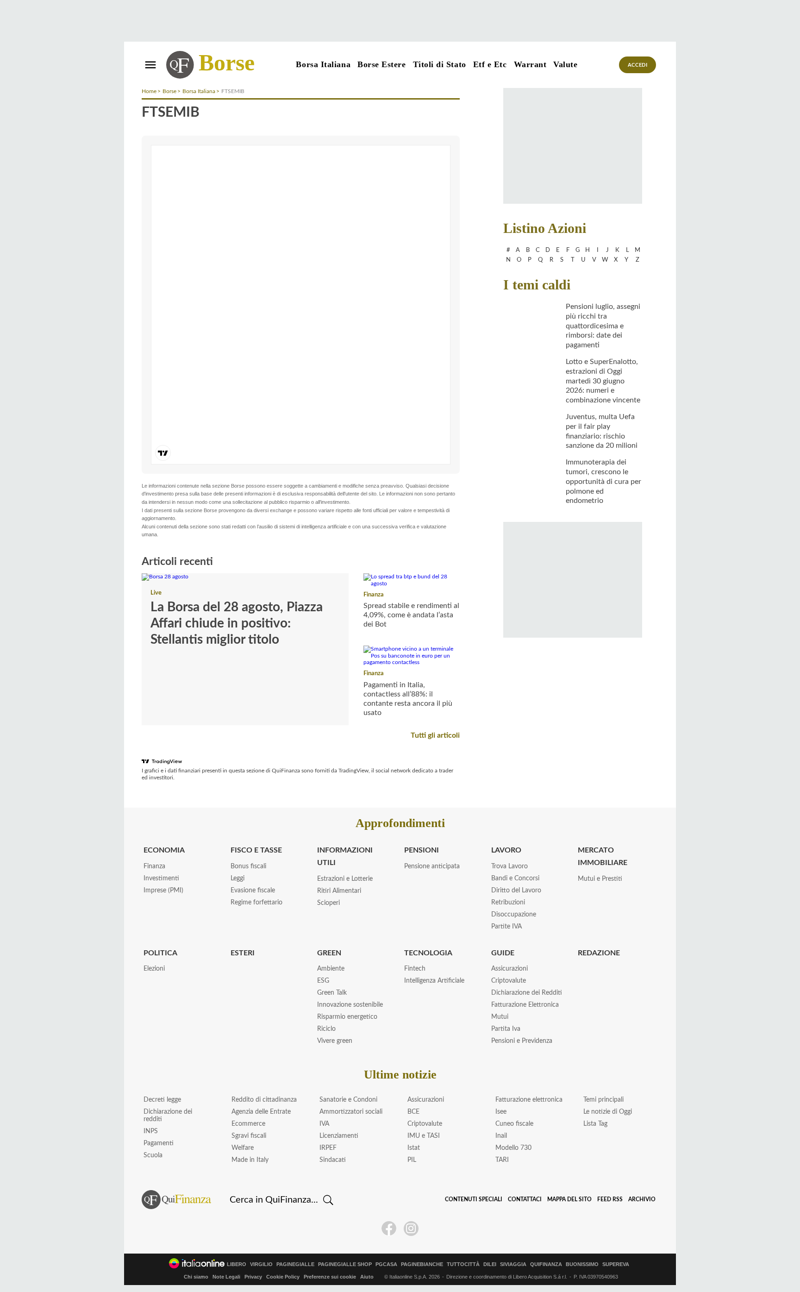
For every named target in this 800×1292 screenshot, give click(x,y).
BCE (413, 1112)
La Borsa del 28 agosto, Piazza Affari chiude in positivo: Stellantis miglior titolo (236, 623)
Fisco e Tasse (256, 850)
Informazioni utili (345, 856)
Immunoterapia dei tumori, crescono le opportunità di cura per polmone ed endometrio (603, 481)
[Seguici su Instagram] (411, 1228)
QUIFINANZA (546, 1264)
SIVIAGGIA (513, 1264)
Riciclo (326, 1029)
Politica (160, 953)
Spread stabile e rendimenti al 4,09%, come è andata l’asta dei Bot (411, 615)
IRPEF (328, 1148)
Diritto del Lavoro (516, 890)
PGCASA (386, 1264)
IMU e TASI (423, 1136)
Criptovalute (508, 981)
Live (156, 593)
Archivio (642, 1199)
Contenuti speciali (473, 1199)
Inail (501, 1136)
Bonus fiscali (248, 866)
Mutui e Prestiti (600, 879)
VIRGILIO (261, 1264)
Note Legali (226, 1276)
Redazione (599, 953)
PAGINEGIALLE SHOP (345, 1264)
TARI (502, 1160)
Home (149, 91)
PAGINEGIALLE (295, 1264)
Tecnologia (428, 953)
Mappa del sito (569, 1199)
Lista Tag (595, 1124)
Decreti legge (162, 1100)
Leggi (237, 878)
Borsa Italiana (323, 64)
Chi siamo (196, 1276)
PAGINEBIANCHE (422, 1264)
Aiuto (367, 1276)
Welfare (242, 1148)
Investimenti (161, 878)
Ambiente (330, 969)
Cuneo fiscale (514, 1124)
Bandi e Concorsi (515, 878)
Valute (565, 64)
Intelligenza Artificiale (434, 981)
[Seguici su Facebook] (388, 1228)
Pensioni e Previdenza (521, 1041)
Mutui (499, 1017)
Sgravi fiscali (248, 1136)
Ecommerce (248, 1124)
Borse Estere (381, 64)
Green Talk (332, 993)
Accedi (638, 65)
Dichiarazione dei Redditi (526, 993)
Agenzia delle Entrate (261, 1112)
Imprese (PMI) (163, 890)
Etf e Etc (490, 64)
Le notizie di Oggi (607, 1112)
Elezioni (154, 969)
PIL (411, 1160)
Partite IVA (506, 926)
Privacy (253, 1276)
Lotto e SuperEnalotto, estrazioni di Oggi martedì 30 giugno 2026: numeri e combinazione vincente (603, 381)
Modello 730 (513, 1148)
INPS (151, 1131)
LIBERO (236, 1264)
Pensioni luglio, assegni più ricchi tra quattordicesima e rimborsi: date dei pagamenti (603, 326)
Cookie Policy (283, 1276)
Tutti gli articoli (435, 735)
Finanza (373, 595)
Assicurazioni (509, 969)
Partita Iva (505, 1029)
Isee (500, 1112)
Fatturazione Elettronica (525, 1005)
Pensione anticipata (432, 866)
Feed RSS (610, 1199)
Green (329, 953)
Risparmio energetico (347, 1017)
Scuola (153, 1155)
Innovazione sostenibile (350, 1005)
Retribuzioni (508, 902)
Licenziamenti (338, 1136)
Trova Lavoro (509, 866)
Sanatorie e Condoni (348, 1100)
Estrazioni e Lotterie (345, 879)
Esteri (243, 953)
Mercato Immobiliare (602, 856)
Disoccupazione (513, 914)
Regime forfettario (256, 902)
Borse (227, 62)
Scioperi (328, 903)
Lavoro (506, 850)
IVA (324, 1124)
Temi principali (603, 1100)
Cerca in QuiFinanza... (274, 1199)
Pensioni (421, 850)
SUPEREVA (615, 1264)
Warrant (530, 64)
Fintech (414, 969)
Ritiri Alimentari (339, 891)
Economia (164, 850)
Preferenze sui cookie (330, 1276)
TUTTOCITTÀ (463, 1264)
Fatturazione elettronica (528, 1100)
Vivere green (334, 1041)
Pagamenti (159, 1143)
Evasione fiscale (253, 890)
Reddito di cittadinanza (264, 1100)
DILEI (489, 1264)
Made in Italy (250, 1160)
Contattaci (525, 1199)
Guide (502, 953)
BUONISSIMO (582, 1264)
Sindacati (332, 1160)
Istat (413, 1148)
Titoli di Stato (439, 64)
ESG (323, 981)
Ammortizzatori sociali (350, 1112)
